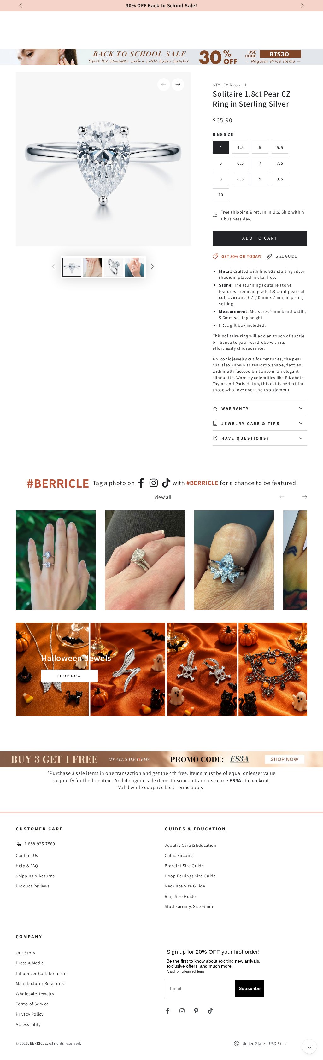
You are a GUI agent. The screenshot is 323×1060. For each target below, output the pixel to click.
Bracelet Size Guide (184, 866)
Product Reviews (33, 886)
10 (221, 194)
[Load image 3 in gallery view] (113, 267)
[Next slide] (302, 5)
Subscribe (250, 988)
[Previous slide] (21, 5)
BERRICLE (38, 1043)
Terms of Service (32, 1004)
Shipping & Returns (35, 876)
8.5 (240, 179)
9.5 (280, 179)
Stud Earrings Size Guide (189, 906)
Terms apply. (190, 787)
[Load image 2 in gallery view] (92, 267)
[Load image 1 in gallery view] (71, 267)
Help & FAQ (27, 866)
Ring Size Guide (180, 896)
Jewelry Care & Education (190, 845)
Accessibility (28, 1024)
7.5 (280, 163)
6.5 (240, 163)
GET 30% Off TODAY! (241, 256)
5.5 (280, 147)
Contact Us (27, 855)
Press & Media (30, 963)
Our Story (25, 953)
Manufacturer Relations (40, 983)
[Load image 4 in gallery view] (134, 267)
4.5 (240, 147)
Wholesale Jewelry (35, 994)
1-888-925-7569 (40, 843)
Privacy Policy (29, 1014)
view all (163, 497)
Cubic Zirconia (179, 855)
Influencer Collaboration (41, 973)
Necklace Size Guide (185, 886)
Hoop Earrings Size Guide (190, 876)
